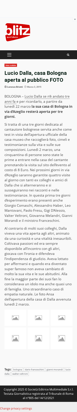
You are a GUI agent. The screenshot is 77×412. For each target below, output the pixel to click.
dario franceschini (34, 369)
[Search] (68, 54)
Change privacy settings (16, 408)
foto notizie (11, 65)
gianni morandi (55, 369)
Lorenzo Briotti (15, 86)
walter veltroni (20, 373)
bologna (17, 369)
